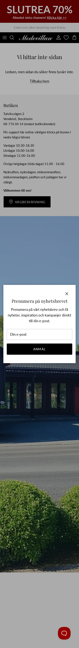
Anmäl (39, 349)
